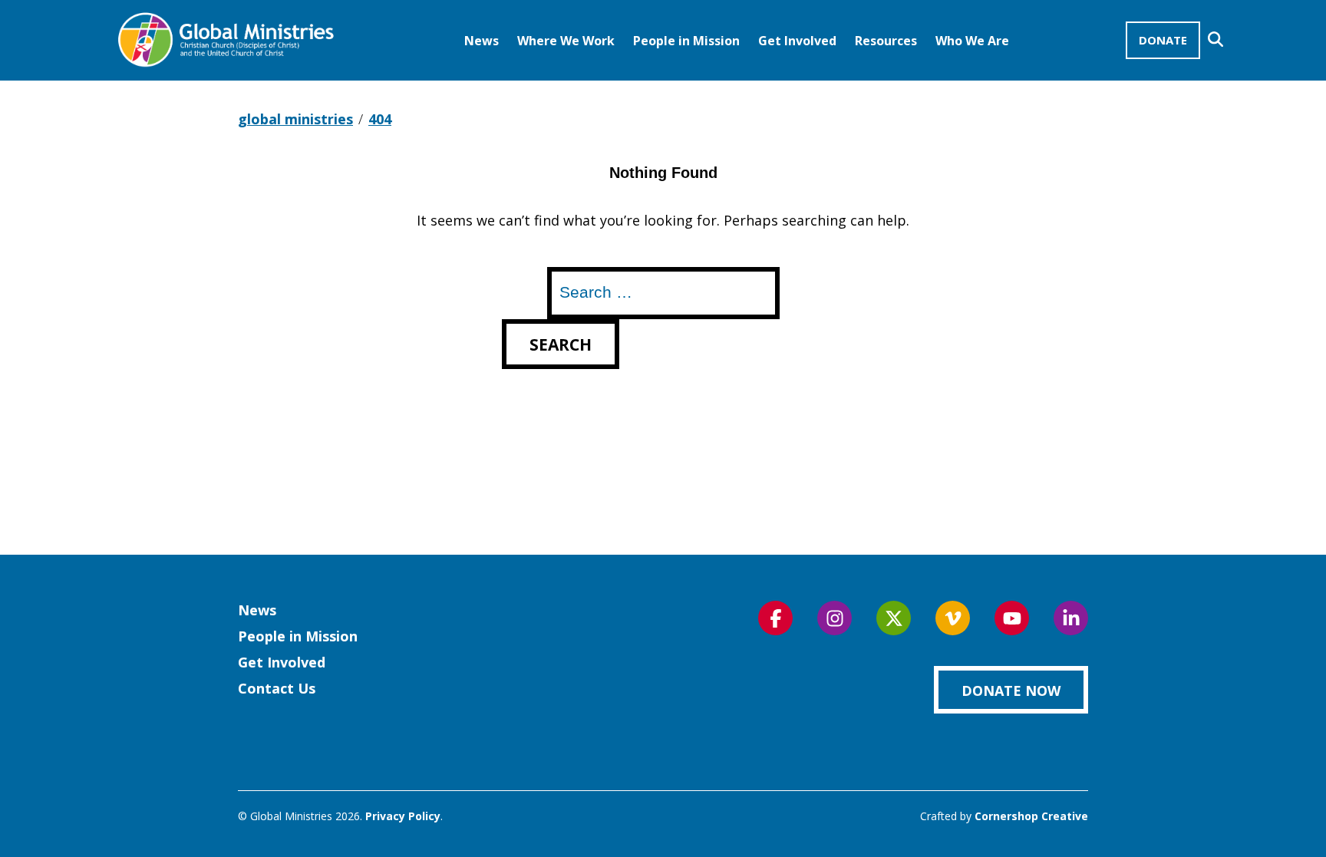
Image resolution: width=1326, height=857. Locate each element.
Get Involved (797, 40)
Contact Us (276, 688)
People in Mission (686, 40)
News (481, 40)
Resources (886, 40)
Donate (1163, 40)
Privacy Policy (402, 816)
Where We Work (566, 40)
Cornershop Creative (1031, 816)
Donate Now (1011, 690)
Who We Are (972, 40)
